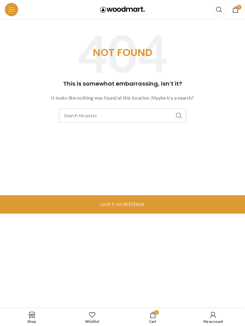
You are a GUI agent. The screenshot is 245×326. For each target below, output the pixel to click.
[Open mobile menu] (11, 9)
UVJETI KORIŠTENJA (122, 204)
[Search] (219, 9)
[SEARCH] (179, 115)
